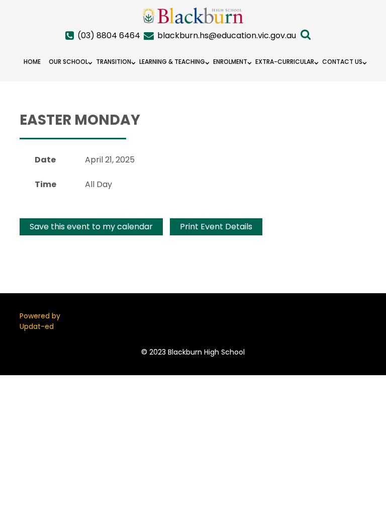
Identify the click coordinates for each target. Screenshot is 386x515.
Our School (68, 61)
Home (32, 61)
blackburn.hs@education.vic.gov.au (226, 35)
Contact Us (342, 61)
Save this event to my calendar (91, 226)
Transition (113, 61)
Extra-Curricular (284, 61)
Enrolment (230, 61)
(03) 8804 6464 (108, 35)
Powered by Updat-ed (40, 321)
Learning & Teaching (172, 61)
